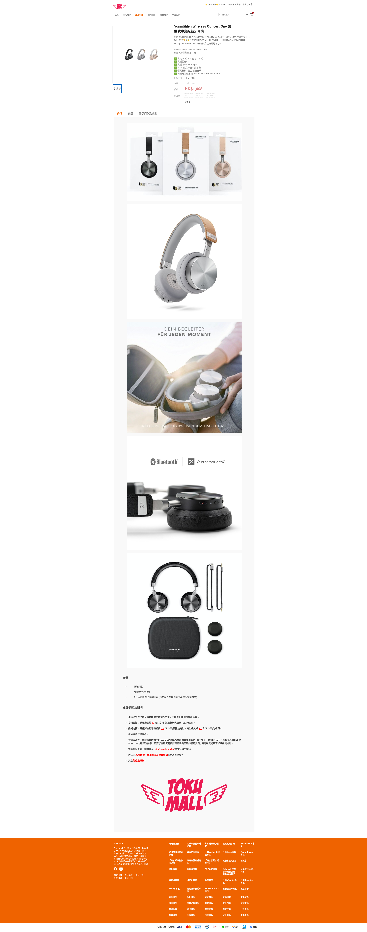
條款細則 (176, 14)
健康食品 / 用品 (229, 860)
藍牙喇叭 (209, 897)
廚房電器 (209, 909)
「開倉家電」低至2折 (212, 861)
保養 (130, 113)
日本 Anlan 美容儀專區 (212, 853)
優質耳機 (227, 909)
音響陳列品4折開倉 (247, 870)
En (247, 14)
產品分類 (139, 14)
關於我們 (127, 14)
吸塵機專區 (174, 880)
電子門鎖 (227, 903)
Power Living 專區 (247, 853)
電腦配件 (245, 897)
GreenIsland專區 (247, 844)
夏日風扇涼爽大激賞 (176, 853)
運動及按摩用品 (230, 888)
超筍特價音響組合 (194, 861)
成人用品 (227, 915)
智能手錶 (173, 909)
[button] (188, 95)
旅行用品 (191, 909)
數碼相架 (227, 897)
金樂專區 (209, 880)
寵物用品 (173, 897)
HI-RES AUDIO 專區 (211, 889)
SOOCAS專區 (211, 869)
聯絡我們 (164, 14)
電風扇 (244, 860)
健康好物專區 (193, 852)
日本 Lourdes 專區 (247, 881)
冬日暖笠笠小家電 (212, 844)
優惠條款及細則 (148, 113)
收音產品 (245, 909)
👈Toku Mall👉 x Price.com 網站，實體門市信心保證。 (229, 4)
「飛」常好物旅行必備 (176, 861)
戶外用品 (191, 897)
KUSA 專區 (192, 880)
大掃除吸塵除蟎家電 (194, 844)
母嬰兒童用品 (193, 903)
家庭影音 (245, 888)
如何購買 (152, 14)
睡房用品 (209, 915)
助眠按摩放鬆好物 (194, 889)
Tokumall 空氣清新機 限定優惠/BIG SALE (229, 871)
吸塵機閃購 (192, 869)
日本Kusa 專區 (229, 852)
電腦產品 (245, 915)
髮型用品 (209, 903)
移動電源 (173, 869)
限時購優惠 (174, 843)
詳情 (119, 113)
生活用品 (191, 915)
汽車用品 (173, 903)
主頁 (117, 14)
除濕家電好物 (229, 843)
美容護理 (173, 915)
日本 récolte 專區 (230, 881)
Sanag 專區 (174, 888)
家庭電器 (245, 903)
